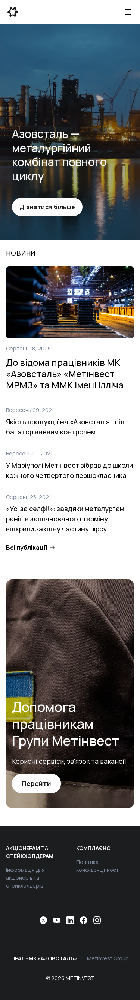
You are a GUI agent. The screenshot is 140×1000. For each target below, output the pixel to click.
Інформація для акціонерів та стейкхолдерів (25, 877)
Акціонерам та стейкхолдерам (29, 851)
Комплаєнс (93, 848)
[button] (30, 547)
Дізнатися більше (47, 207)
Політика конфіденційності (98, 865)
